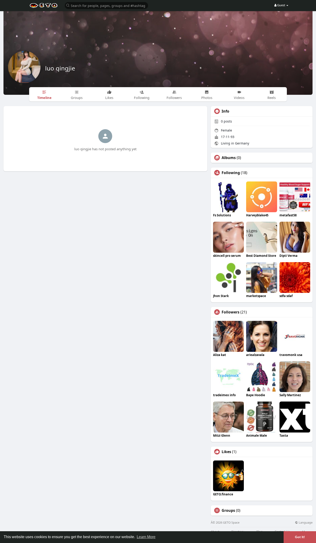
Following (231, 173)
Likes (226, 452)
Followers (230, 312)
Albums (229, 158)
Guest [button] (281, 5)
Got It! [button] (300, 537)
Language (305, 522)
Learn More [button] (146, 537)
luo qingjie (60, 68)
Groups (228, 510)
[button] (106, 5)
